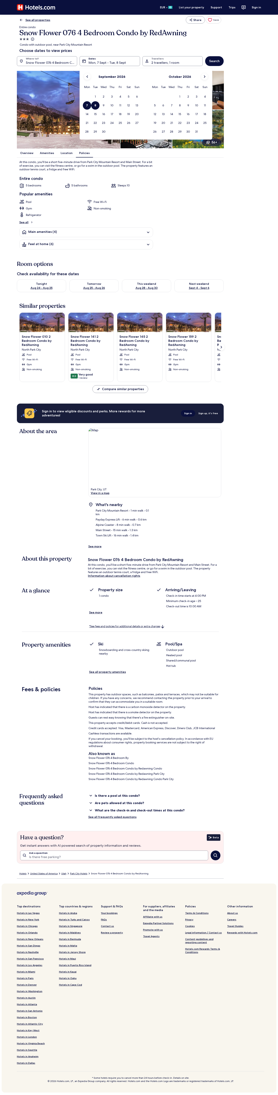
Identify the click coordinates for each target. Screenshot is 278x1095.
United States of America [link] (44, 873)
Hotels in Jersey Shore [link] (72, 952)
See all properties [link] (37, 20)
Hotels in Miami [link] (26, 971)
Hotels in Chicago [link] (27, 926)
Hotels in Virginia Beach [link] (31, 1043)
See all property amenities (107, 672)
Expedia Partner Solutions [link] (158, 923)
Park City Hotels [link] (78, 873)
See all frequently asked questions (112, 817)
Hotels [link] (22, 873)
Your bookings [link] (109, 913)
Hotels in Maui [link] (67, 958)
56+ (214, 142)
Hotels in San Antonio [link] (30, 1010)
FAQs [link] (104, 919)
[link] (213, 20)
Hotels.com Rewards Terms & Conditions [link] (202, 950)
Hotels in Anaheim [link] (27, 1056)
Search (214, 61)
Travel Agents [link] (151, 936)
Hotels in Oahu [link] (68, 978)
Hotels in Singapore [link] (70, 926)
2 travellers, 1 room (165, 63)
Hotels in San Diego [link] (28, 945)
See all (23, 222)
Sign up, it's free (208, 413)
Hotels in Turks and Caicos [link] (74, 919)
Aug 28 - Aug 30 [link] (147, 288)
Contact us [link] (107, 926)
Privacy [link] (189, 919)
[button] (95, 96)
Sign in (256, 7)
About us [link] (232, 913)
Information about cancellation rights (114, 576)
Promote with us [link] (153, 929)
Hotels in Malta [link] (68, 945)
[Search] (215, 855)
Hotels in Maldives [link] (70, 932)
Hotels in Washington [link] (29, 991)
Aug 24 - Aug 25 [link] (42, 288)
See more (95, 546)
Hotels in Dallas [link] (26, 1062)
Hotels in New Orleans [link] (30, 939)
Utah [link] (63, 873)
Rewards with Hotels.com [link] (242, 932)
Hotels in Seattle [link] (27, 1049)
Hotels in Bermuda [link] (70, 939)
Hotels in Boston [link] (27, 1017)
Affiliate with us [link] (152, 916)
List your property (191, 7)
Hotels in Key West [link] (28, 1030)
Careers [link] (231, 919)
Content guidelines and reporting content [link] (199, 941)
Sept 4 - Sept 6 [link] (199, 288)
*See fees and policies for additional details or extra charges (124, 626)
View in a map (100, 493)
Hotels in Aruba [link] (68, 913)
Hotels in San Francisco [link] (30, 958)
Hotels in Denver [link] (27, 984)
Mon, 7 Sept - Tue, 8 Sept (107, 63)
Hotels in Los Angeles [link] (29, 965)
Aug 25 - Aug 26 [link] (94, 288)
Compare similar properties (123, 389)
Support (216, 7)
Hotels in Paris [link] (25, 978)
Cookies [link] (190, 926)
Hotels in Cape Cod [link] (70, 984)
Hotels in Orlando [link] (27, 932)
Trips (232, 7)
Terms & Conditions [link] (197, 913)
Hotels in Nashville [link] (28, 952)
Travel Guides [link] (235, 926)
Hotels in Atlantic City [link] (30, 1023)
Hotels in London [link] (27, 1036)
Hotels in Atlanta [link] (27, 1004)
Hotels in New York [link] (28, 919)
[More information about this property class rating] (32, 39)
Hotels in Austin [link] (26, 997)
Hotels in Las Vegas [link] (28, 913)
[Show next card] (221, 347)
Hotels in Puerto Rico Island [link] (75, 965)
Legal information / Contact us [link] (203, 932)
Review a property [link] (112, 932)
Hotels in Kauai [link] (68, 971)
